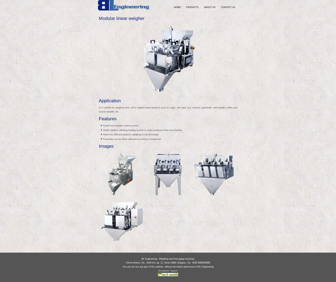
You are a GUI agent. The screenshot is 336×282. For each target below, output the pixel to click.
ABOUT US (210, 7)
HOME (177, 7)
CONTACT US (228, 7)
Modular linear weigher (121, 18)
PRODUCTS (192, 7)
